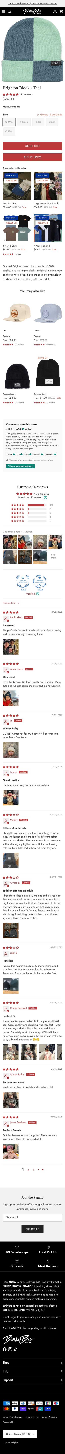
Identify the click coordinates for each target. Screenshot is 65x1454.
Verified (30, 594)
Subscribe (32, 1229)
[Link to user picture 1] (11, 647)
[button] (11, 94)
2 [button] (28, 1169)
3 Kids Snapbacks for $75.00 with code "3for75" (32, 3)
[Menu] (3, 11)
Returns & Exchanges (12, 1417)
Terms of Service (49, 1417)
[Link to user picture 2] (29, 1052)
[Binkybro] (32, 11)
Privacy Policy (32, 1417)
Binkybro (14, 1442)
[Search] (11, 11)
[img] (11, 612)
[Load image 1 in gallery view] (32, 50)
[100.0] (23, 581)
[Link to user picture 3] (47, 1052)
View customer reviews (20, 466)
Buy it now (32, 157)
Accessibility (8, 1422)
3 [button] (33, 1169)
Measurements (11, 106)
